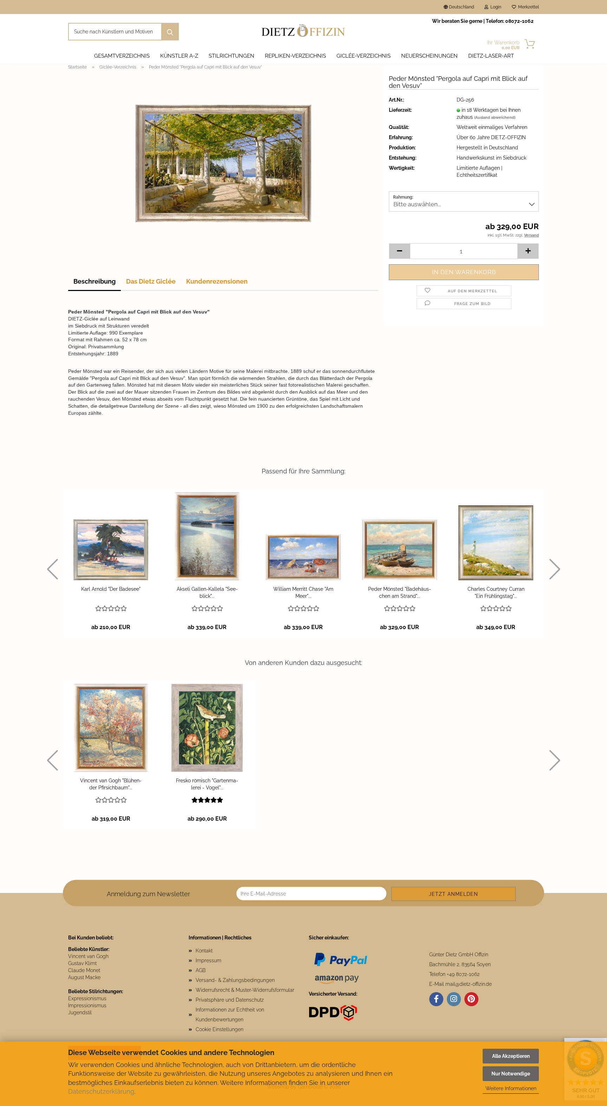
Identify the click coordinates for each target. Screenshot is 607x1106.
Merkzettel (527, 7)
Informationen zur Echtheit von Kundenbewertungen (230, 1014)
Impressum (208, 960)
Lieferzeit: (400, 110)
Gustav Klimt (82, 963)
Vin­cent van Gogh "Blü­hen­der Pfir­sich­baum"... (111, 784)
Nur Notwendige (510, 1073)
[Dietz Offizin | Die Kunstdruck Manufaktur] (304, 31)
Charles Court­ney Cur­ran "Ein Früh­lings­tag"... (496, 592)
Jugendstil (80, 1012)
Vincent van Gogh (88, 956)
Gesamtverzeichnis (122, 56)
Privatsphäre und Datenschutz (230, 1000)
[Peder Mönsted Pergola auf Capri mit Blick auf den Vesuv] (223, 163)
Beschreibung (94, 281)
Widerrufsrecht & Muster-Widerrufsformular (245, 990)
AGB (200, 970)
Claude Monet (84, 970)
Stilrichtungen (231, 56)
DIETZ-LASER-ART (491, 56)
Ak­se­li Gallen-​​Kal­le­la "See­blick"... (207, 592)
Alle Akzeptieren (511, 1056)
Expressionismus (87, 998)
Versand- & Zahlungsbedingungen (235, 980)
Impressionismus (87, 1005)
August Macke (84, 977)
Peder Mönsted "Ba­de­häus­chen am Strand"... (399, 592)
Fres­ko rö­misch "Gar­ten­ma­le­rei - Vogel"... (207, 784)
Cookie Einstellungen (219, 1029)
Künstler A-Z (179, 56)
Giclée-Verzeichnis (364, 56)
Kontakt (204, 950)
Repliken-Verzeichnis (295, 56)
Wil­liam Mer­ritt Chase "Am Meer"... (303, 592)
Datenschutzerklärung (101, 1091)
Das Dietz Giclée (151, 281)
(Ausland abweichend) (494, 117)
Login (494, 7)
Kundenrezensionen (217, 281)
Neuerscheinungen (429, 56)
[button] (399, 251)
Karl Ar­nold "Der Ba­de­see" (111, 589)
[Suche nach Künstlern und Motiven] (170, 31)
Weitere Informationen (510, 1088)
